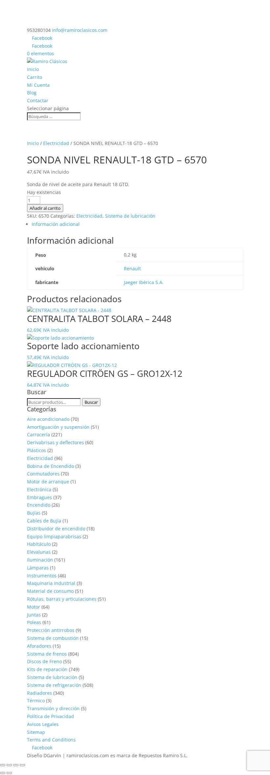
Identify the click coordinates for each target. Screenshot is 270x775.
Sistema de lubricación (130, 216)
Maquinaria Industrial (51, 583)
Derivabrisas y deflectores (55, 442)
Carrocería (38, 434)
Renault (132, 268)
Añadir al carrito (45, 208)
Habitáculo (39, 544)
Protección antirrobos (50, 630)
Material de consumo (50, 591)
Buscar (91, 402)
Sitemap (36, 732)
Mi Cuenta (38, 85)
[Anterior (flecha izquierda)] (2, 773)
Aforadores (39, 646)
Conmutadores (43, 474)
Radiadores (39, 693)
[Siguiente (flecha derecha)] (9, 773)
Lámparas (38, 568)
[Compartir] (15, 765)
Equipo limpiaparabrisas (54, 536)
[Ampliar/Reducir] (2, 765)
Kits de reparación (47, 669)
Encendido (38, 505)
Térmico (36, 700)
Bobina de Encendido (50, 466)
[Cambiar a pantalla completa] (9, 765)
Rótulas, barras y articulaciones (61, 599)
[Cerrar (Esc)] (22, 765)
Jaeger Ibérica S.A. (144, 282)
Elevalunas (39, 552)
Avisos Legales (43, 724)
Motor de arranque (48, 481)
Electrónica (39, 489)
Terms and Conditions (51, 740)
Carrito (34, 77)
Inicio (33, 69)
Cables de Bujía (44, 521)
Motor (33, 607)
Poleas (34, 622)
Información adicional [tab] (56, 224)
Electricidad (56, 143)
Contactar (37, 100)
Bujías (33, 513)
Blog (32, 92)
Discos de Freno (44, 661)
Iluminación (40, 560)
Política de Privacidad (50, 716)
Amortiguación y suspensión (58, 427)
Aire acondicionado (48, 419)
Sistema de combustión (53, 638)
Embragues (39, 497)
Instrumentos (42, 575)
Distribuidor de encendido (56, 528)
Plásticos (36, 450)
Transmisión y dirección (53, 708)
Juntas (34, 615)
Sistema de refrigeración (54, 685)
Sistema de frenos (47, 654)
